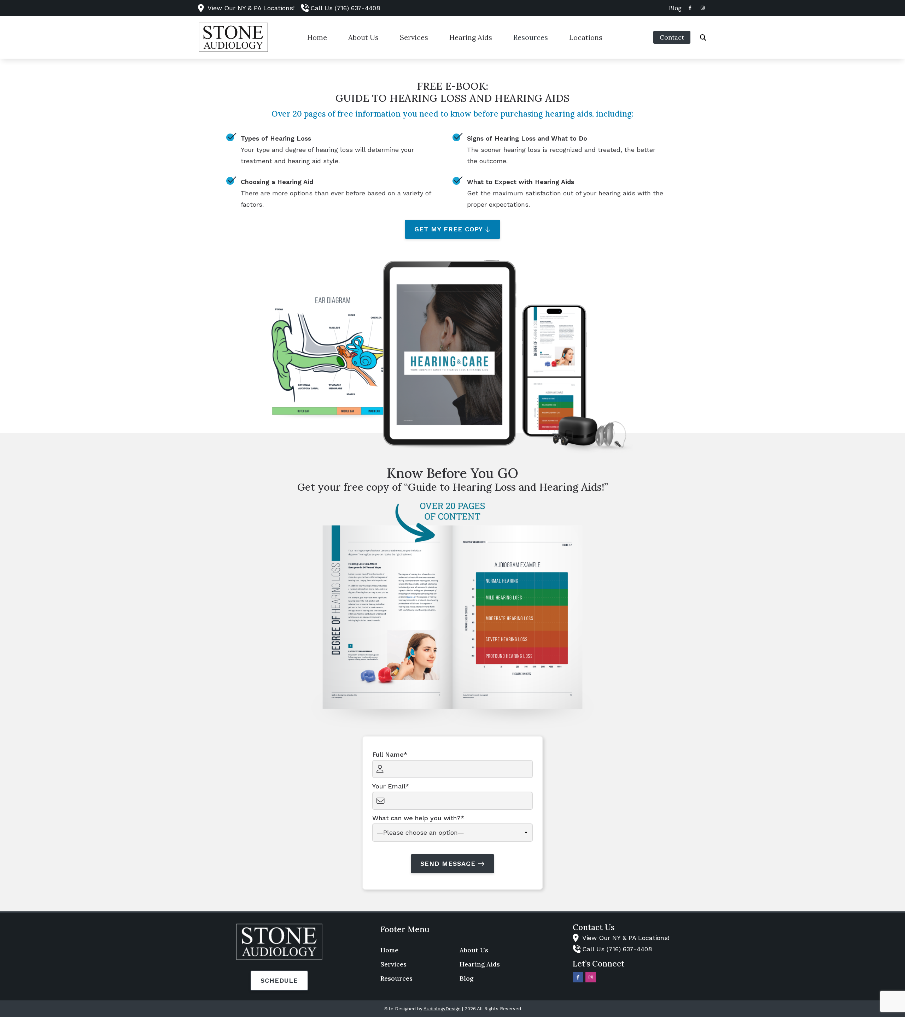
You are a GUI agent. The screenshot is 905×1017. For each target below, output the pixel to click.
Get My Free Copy (448, 229)
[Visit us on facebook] (690, 8)
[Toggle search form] (703, 37)
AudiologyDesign (442, 1008)
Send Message (447, 863)
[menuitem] (673, 8)
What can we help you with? (416, 818)
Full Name (388, 754)
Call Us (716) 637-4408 (345, 8)
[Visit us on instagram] (703, 8)
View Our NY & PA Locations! (251, 8)
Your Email (388, 786)
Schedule (279, 980)
